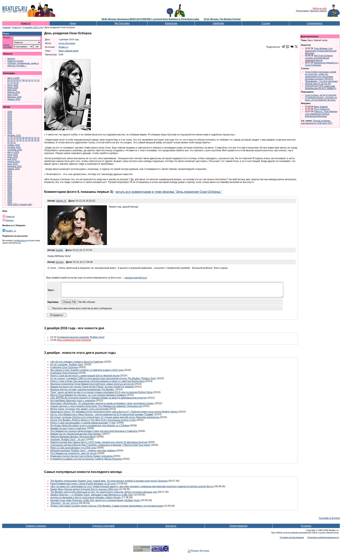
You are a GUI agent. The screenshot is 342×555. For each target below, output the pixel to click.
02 (8, 80)
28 (38, 140)
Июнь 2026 (12, 87)
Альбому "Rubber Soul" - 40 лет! (68, 439)
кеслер (60, 262)
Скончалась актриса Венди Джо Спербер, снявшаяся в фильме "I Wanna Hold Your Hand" (100, 445)
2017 (9, 130)
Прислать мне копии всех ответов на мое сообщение (82, 308)
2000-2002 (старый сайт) (19, 204)
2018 (9, 128)
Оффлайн (218, 23)
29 (8, 142)
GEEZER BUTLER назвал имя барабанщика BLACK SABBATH (320, 87)
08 (23, 80)
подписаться (20, 240)
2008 (9, 188)
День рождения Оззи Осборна (74, 340)
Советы (6, 45)
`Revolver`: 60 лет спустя (64, 503)
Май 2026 (12, 90)
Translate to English (329, 518)
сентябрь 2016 (14, 149)
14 (38, 80)
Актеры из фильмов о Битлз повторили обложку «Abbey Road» (85, 497)
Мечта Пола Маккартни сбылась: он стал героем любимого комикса (88, 395)
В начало (306, 525)
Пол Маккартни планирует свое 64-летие (73, 453)
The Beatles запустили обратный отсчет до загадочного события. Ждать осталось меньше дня (103, 492)
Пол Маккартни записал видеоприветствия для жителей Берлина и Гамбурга (93, 431)
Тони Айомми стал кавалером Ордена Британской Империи (320, 50)
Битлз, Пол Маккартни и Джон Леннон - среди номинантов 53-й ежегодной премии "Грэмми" (102, 414)
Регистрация (302, 11)
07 (20, 80)
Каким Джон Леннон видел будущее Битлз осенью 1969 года (84, 489)
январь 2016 (13, 168)
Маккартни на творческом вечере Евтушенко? (76, 434)
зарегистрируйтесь (135, 277)
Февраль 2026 (14, 97)
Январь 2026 (13, 99)
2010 (9, 183)
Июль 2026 (12, 85)
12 (32, 80)
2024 (9, 114)
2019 (9, 126)
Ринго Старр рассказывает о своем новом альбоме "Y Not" (83, 422)
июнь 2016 (12, 157)
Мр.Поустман (122, 23)
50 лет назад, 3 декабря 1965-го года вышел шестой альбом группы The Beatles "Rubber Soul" (103, 378)
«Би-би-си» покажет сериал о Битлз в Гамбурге (77, 361)
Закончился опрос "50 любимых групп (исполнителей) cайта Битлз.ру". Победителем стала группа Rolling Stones (114, 411)
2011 (9, 180)
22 (26, 140)
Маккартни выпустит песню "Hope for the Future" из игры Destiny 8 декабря (92, 386)
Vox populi (7, 47)
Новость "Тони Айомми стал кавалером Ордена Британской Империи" (321, 113)
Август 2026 (13, 78)
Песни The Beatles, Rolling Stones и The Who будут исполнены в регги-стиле (93, 420)
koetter (59, 250)
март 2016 (12, 164)
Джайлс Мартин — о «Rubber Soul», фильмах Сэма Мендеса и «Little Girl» (91, 494)
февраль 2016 (14, 166)
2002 (9, 202)
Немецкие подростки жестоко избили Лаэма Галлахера (81, 456)
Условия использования (292, 537)
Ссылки (265, 23)
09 (26, 80)
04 (17, 138)
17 (8, 82)
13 (35, 80)
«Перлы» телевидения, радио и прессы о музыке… (23, 64)
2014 (9, 173)
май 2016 (12, 159)
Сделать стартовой (103, 525)
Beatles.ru (63, 47)
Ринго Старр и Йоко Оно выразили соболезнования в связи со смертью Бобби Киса (97, 381)
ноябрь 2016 (13, 145)
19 (11, 82)
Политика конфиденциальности (323, 537)
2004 (9, 197)
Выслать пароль (318, 11)
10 (29, 80)
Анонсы (11, 58)
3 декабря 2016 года (33, 27)
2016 (9, 133)
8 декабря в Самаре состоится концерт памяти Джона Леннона (86, 458)
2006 (9, 192)
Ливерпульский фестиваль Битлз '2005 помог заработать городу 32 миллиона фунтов (98, 442)
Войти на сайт (320, 8)
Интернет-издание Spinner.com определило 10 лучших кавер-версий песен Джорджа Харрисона (104, 417)
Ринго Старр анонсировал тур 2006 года (73, 447)
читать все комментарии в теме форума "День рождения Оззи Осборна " (168, 191)
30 (11, 142)
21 (23, 140)
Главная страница (36, 525)
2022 (9, 119)
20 (20, 140)
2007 (9, 190)
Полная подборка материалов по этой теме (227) (316, 122)
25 (32, 140)
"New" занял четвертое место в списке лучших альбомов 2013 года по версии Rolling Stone (101, 392)
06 (17, 80)
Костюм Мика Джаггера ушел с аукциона (72, 400)
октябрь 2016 (14, 147)
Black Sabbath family (69, 51)
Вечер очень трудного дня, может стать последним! (79, 409)
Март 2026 (12, 94)
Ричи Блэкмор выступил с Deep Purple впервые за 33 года (83, 483)
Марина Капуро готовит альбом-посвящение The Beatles (82, 389)
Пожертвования (239, 525)
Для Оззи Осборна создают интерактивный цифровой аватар (319, 57)
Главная (6, 27)
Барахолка (171, 23)
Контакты (171, 525)
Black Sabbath (321, 106)
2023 (9, 116)
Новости (25, 23)
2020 (9, 123)
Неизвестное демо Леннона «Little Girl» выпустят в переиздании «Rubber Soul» (95, 500)
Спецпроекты (314, 23)
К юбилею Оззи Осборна (64, 367)
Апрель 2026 (13, 92)
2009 (9, 185)
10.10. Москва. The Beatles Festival (222, 19)
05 (14, 80)
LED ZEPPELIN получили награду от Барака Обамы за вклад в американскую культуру (98, 397)
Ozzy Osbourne (322, 109)
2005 (9, 195)
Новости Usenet (15, 61)
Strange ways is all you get (318, 83)
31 (14, 142)
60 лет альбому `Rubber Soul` (67, 364)
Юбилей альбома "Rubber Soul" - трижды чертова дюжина (83, 450)
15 (8, 140)
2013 (9, 176)
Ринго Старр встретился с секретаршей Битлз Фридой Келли (85, 375)
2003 (9, 199)
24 (17, 82)
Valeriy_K (61, 200)
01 (8, 138)
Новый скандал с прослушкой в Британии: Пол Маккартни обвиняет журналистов (96, 406)
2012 (9, 178)
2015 (9, 171)
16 (11, 140)
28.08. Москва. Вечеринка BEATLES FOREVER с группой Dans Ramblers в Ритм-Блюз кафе (151, 19)
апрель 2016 (13, 161)
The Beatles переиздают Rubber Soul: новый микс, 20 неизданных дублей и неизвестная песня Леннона (109, 480)
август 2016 (13, 152)
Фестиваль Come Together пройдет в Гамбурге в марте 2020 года (86, 370)
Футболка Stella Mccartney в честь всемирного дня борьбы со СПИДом (89, 425)
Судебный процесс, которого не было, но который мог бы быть (321, 98)
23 (14, 82)
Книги (73, 23)
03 (11, 80)
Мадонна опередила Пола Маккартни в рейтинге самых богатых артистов (92, 384)
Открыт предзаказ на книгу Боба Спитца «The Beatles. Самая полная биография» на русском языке (106, 505)
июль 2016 (12, 154)
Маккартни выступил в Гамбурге (68, 428)
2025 (9, 111)
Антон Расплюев (67, 43)
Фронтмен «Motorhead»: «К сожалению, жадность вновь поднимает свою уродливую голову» (102, 403)
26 (35, 140)
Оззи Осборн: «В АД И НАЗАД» (320, 95)
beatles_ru (11, 231)
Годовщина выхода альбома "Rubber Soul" (81, 337)
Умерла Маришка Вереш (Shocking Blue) (73, 436)
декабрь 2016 (14, 135)
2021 (9, 121)
